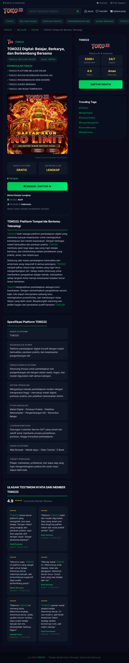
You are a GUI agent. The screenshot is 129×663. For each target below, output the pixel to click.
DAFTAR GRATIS (101, 84)
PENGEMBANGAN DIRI (79, 21)
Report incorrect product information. (51, 157)
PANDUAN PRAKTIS (52, 21)
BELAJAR (21, 30)
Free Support (119, 3)
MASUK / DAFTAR (37, 186)
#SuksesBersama (87, 127)
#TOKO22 (83, 108)
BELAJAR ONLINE (28, 21)
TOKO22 (10, 21)
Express (103, 3)
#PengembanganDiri (88, 122)
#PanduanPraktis (87, 117)
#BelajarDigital (86, 113)
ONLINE (35, 30)
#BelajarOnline (86, 132)
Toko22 (11, 287)
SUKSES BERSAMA (104, 21)
